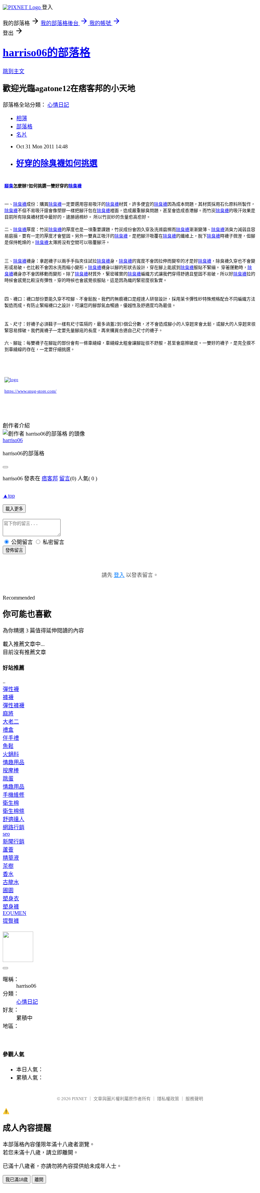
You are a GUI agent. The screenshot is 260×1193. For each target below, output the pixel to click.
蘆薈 (8, 850)
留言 (64, 478)
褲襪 (8, 697)
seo (6, 834)
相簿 (21, 118)
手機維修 (13, 795)
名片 (21, 135)
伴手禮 (11, 738)
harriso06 (13, 440)
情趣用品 (13, 762)
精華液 (11, 858)
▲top (9, 496)
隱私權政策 (168, 1098)
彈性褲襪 (13, 705)
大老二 (11, 722)
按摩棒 (11, 770)
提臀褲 (11, 921)
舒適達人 (13, 819)
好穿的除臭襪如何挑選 (57, 163)
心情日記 (58, 105)
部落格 (24, 126)
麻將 (8, 713)
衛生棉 (11, 803)
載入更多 (14, 508)
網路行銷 (13, 827)
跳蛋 (8, 778)
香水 (8, 874)
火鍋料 (11, 754)
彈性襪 (11, 689)
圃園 (8, 890)
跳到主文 (13, 71)
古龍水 (11, 882)
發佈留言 (14, 550)
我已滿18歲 (16, 1179)
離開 (39, 1179)
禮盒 (8, 730)
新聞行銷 (13, 841)
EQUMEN (14, 913)
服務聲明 (194, 1098)
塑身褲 (11, 906)
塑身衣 (11, 898)
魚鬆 (8, 746)
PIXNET (79, 1098)
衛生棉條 (13, 811)
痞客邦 (50, 478)
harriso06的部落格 (46, 52)
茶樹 (8, 866)
